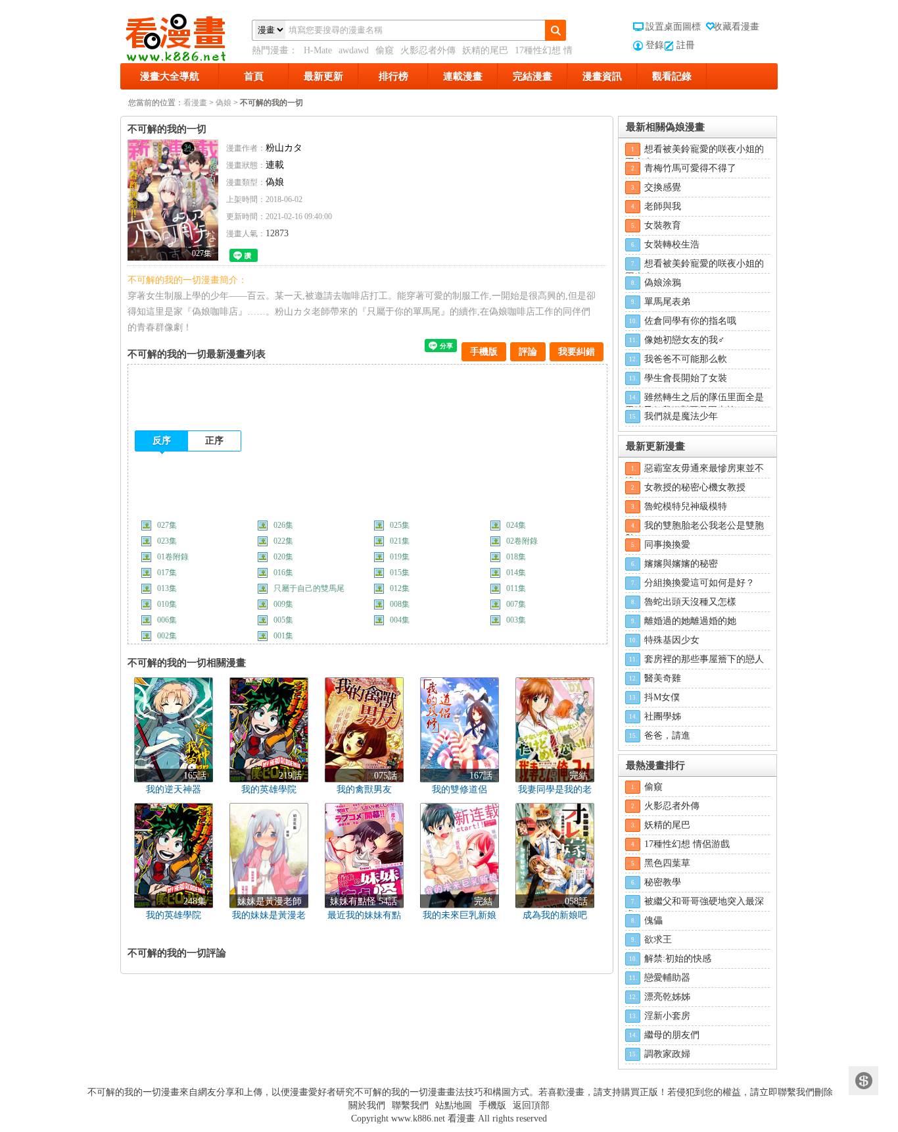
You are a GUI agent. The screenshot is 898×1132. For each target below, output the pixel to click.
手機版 (484, 352)
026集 (283, 525)
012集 (400, 588)
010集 (167, 604)
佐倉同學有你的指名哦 (690, 321)
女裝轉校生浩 (671, 244)
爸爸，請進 (667, 735)
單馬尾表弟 (667, 302)
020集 (283, 556)
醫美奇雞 (662, 678)
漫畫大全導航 (169, 76)
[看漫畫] (186, 35)
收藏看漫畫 (736, 27)
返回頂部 (531, 1105)
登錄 (655, 45)
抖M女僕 (662, 697)
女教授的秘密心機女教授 (694, 487)
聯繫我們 (410, 1105)
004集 (400, 620)
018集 (516, 556)
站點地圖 (453, 1105)
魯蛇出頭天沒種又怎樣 (690, 602)
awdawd (354, 50)
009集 (283, 604)
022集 (283, 541)
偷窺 (384, 50)
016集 (283, 572)
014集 (516, 572)
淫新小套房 (667, 1016)
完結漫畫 (532, 76)
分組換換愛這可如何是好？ (699, 583)
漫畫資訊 (602, 76)
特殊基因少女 (671, 640)
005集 (283, 620)
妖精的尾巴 (485, 50)
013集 (167, 588)
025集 (400, 525)
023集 (167, 541)
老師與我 (662, 206)
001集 (283, 635)
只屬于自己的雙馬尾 (308, 588)
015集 (400, 572)
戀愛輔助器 (667, 978)
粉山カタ (284, 148)
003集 (516, 620)
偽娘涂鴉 (662, 283)
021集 (400, 541)
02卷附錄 (522, 541)
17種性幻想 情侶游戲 (687, 844)
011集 (516, 588)
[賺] (863, 1081)
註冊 (685, 45)
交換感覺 (662, 187)
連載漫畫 (463, 76)
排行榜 (393, 76)
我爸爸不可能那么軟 (685, 359)
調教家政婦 (667, 1054)
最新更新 (323, 76)
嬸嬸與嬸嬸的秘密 (681, 564)
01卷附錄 (173, 556)
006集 (167, 620)
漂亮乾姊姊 (667, 997)
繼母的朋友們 (671, 1035)
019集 (400, 556)
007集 (516, 604)
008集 (400, 604)
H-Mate (318, 50)
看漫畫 (195, 102)
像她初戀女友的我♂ (684, 340)
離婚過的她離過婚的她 (690, 621)
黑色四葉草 (667, 863)
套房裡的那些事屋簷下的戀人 (704, 659)
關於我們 (366, 1105)
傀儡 (653, 920)
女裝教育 (662, 225)
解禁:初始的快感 (677, 959)
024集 (516, 525)
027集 (167, 525)
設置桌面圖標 (673, 27)
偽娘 (223, 102)
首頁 (254, 76)
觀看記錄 (672, 76)
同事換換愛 (667, 545)
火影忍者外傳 (428, 50)
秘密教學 (662, 882)
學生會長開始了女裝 (685, 378)
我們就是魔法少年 (681, 416)
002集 (167, 635)
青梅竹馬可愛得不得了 (690, 168)
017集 (167, 572)
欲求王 (658, 939)
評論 (528, 352)
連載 (275, 165)
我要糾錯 (576, 352)
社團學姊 (662, 716)
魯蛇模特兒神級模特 (685, 506)
